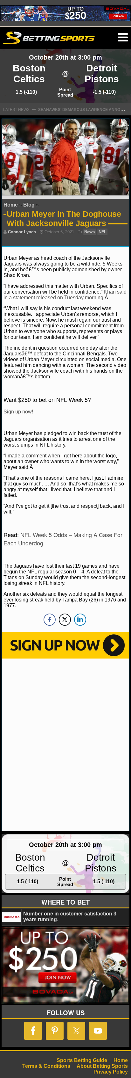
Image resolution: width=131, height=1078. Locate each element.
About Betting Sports (102, 1066)
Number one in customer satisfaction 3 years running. (69, 916)
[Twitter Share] (65, 620)
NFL (103, 231)
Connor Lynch (22, 231)
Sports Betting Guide (82, 1060)
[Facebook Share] (50, 620)
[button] (123, 38)
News (89, 231)
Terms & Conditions (46, 1066)
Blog (29, 205)
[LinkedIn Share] (80, 620)
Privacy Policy (110, 1071)
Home (10, 205)
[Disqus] (65, 744)
